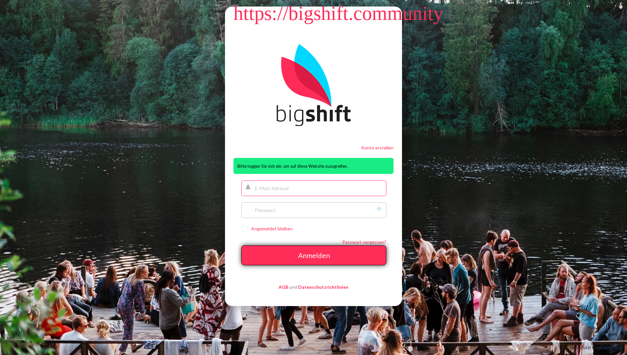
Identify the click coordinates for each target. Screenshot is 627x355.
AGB (283, 287)
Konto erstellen (377, 147)
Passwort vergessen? (364, 242)
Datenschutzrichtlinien (323, 287)
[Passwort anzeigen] (379, 208)
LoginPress (610, 347)
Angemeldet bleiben (272, 228)
